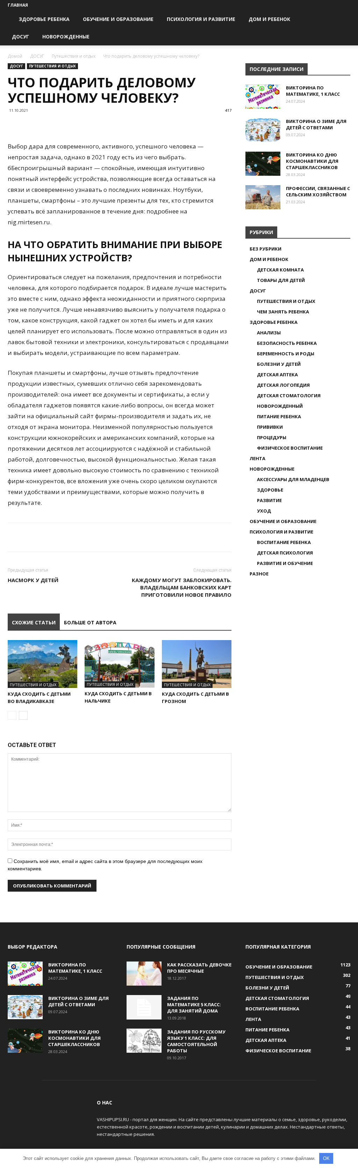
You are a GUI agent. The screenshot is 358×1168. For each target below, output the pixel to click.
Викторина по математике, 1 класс (313, 91)
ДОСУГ (20, 36)
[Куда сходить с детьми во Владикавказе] (42, 664)
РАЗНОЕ (259, 574)
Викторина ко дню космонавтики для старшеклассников (312, 161)
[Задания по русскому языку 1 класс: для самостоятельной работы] (144, 1041)
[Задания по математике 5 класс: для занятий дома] (144, 1007)
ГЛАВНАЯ (18, 5)
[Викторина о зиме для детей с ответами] (262, 130)
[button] (342, 19)
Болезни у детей (279, 364)
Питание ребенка (279, 416)
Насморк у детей (33, 579)
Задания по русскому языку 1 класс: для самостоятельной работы (196, 1041)
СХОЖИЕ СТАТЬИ (34, 622)
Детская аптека (277, 374)
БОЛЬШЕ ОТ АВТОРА (90, 622)
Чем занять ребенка (283, 312)
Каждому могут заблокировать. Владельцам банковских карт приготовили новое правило (181, 587)
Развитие (269, 500)
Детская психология (285, 553)
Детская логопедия (283, 385)
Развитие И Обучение (285, 563)
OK (326, 1158)
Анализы (269, 332)
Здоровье (270, 490)
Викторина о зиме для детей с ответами (316, 124)
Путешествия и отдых (73, 56)
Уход (264, 511)
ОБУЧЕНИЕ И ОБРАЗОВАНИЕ (118, 19)
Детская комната (280, 270)
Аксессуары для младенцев (293, 479)
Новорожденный (280, 406)
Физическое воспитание (290, 448)
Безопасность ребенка (287, 343)
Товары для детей (281, 280)
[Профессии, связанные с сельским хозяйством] (262, 197)
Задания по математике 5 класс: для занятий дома (194, 1004)
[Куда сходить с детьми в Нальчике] (119, 664)
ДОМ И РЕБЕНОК (269, 19)
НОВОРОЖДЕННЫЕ (66, 36)
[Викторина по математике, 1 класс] (262, 97)
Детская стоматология (289, 395)
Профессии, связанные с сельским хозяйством (318, 191)
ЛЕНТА (257, 458)
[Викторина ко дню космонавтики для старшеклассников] (262, 164)
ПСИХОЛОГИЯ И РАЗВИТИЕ (201, 19)
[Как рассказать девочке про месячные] (144, 974)
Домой (15, 56)
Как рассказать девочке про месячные (199, 968)
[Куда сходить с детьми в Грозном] (196, 664)
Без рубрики (265, 249)
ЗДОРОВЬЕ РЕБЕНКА (44, 19)
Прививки (270, 427)
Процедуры (271, 437)
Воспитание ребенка (284, 542)
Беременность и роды (285, 353)
